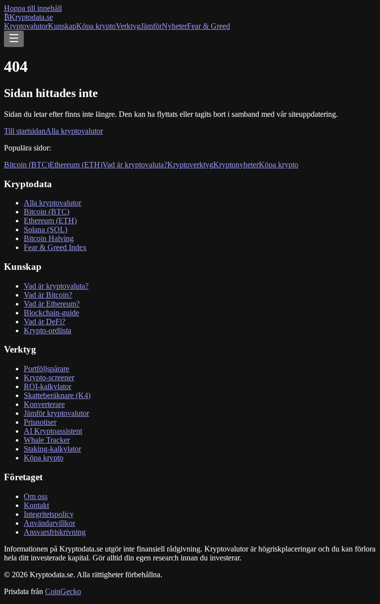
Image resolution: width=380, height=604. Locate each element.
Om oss (36, 496)
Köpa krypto (96, 26)
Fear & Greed (208, 26)
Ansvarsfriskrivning (55, 532)
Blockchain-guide (51, 312)
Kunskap (62, 26)
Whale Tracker (47, 440)
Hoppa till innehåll (33, 8)
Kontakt (36, 505)
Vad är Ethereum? (52, 304)
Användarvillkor (49, 523)
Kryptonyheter (236, 164)
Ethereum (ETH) (75, 164)
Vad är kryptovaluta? (134, 164)
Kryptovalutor (26, 26)
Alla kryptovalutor (74, 131)
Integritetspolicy (49, 514)
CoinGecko (63, 591)
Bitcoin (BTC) (26, 164)
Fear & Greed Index (55, 247)
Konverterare (44, 404)
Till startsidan (25, 131)
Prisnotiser (40, 422)
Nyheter (174, 26)
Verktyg (128, 26)
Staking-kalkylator (52, 449)
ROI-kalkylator (47, 386)
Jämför (151, 26)
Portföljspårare (46, 368)
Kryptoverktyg (190, 164)
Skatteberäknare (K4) (57, 395)
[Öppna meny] (14, 39)
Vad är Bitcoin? (48, 295)
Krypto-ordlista (47, 330)
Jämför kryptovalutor (56, 413)
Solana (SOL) (45, 229)
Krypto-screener (49, 377)
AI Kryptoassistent (53, 431)
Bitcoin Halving (49, 238)
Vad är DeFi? (44, 321)
